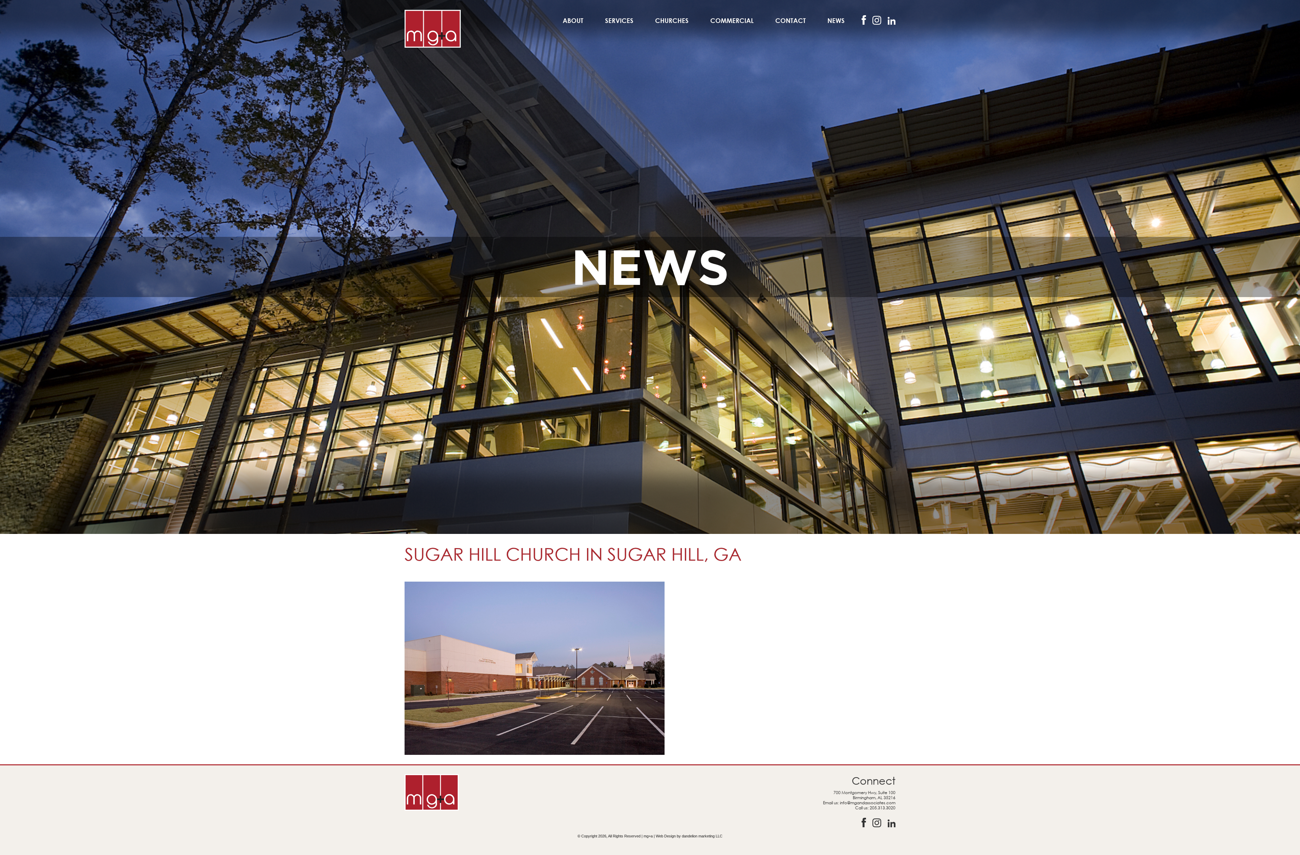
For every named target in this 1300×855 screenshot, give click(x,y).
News (836, 20)
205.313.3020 (882, 808)
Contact (790, 20)
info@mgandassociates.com (867, 803)
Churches (672, 20)
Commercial (732, 20)
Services (619, 20)
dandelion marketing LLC (702, 836)
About (573, 20)
